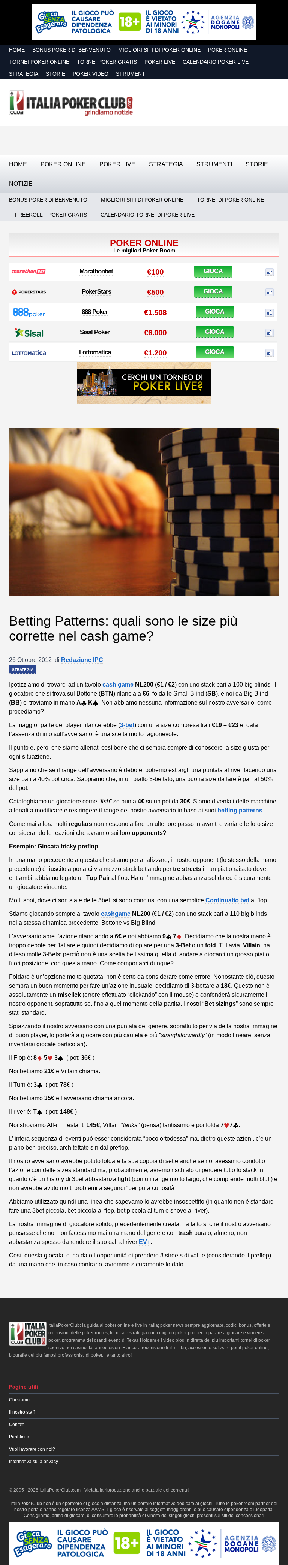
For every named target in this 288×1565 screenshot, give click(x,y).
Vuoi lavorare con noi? (32, 1449)
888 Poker (95, 311)
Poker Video (90, 74)
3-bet (127, 725)
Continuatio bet (227, 900)
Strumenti (131, 74)
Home (17, 50)
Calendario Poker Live (216, 62)
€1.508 (155, 312)
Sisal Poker (95, 332)
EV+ (144, 1242)
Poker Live (159, 62)
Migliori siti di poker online (159, 50)
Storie (55, 74)
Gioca (213, 271)
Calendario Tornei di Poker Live (147, 215)
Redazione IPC (82, 660)
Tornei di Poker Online (230, 200)
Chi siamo (19, 1399)
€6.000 (155, 332)
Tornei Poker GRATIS (107, 62)
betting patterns (240, 810)
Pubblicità (19, 1437)
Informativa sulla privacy (33, 1461)
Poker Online (227, 50)
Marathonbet (96, 271)
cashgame (115, 914)
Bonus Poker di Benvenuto (71, 50)
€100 (155, 271)
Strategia (23, 74)
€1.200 (155, 352)
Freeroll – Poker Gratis (51, 215)
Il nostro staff (21, 1412)
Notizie (21, 184)
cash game (118, 684)
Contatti (17, 1424)
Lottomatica (95, 352)
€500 (155, 292)
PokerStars (96, 291)
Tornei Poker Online (39, 62)
